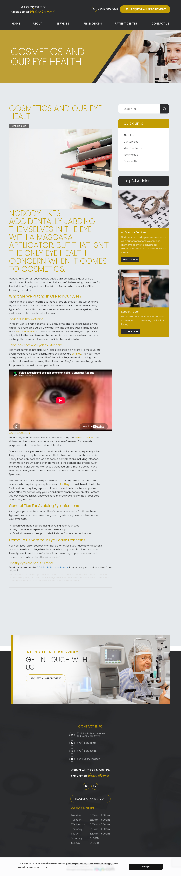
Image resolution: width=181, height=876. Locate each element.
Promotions (92, 23)
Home (16, 23)
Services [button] (62, 23)
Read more (129, 259)
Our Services (131, 141)
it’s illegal (65, 484)
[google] (94, 786)
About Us (129, 135)
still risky (76, 353)
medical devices (84, 437)
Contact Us (160, 23)
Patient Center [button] (126, 23)
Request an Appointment (45, 678)
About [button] (37, 23)
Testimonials (131, 154)
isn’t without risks (25, 331)
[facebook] (86, 786)
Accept (146, 866)
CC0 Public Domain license (52, 567)
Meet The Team (133, 148)
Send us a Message (88, 759)
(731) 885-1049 (86, 743)
